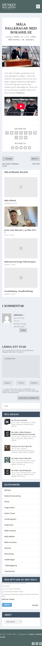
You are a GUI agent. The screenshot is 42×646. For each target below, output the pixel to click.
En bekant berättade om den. (13, 592)
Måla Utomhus (13, 39)
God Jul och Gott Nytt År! (21, 446)
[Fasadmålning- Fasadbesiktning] (21, 278)
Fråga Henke (9, 507)
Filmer (33, 37)
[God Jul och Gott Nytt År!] (7, 448)
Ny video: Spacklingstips (21, 470)
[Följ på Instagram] (36, 643)
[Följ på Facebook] (33, 643)
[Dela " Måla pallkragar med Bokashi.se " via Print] (25, 137)
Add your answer (8, 599)
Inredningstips (10, 519)
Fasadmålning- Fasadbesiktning (18, 291)
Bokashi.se (20, 93)
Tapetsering (9, 571)
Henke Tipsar (29, 451)
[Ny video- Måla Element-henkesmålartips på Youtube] (7, 434)
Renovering (21, 464)
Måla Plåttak (10, 200)
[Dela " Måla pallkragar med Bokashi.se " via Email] (21, 137)
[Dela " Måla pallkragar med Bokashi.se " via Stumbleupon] (16, 137)
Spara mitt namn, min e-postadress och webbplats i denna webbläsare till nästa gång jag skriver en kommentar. (20, 391)
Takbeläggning (10, 565)
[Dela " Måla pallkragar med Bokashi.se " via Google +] (16, 133)
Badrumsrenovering (18, 451)
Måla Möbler (9, 536)
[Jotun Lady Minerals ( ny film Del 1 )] (21, 217)
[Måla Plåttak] (21, 187)
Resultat (35, 605)
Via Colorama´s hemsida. (12, 589)
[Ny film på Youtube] (7, 422)
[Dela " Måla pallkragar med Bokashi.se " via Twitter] (11, 133)
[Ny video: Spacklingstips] (7, 472)
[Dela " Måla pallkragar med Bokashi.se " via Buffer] (35, 133)
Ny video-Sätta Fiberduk (21, 458)
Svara (23, 330)
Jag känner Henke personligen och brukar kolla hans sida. (20, 595)
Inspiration (19, 424)
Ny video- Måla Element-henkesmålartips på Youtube (23, 433)
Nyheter (14, 426)
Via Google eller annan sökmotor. (15, 583)
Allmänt (23, 423)
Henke (16, 37)
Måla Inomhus (28, 424)
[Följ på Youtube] (40, 643)
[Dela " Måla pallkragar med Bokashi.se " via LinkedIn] (30, 133)
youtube (7, 586)
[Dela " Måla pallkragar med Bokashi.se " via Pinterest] (25, 133)
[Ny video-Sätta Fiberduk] (7, 460)
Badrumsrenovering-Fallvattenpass (20, 262)
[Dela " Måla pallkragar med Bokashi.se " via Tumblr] (21, 133)
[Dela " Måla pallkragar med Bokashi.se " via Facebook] (7, 133)
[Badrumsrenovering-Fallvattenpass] (21, 248)
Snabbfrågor (9, 559)
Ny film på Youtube (19, 420)
